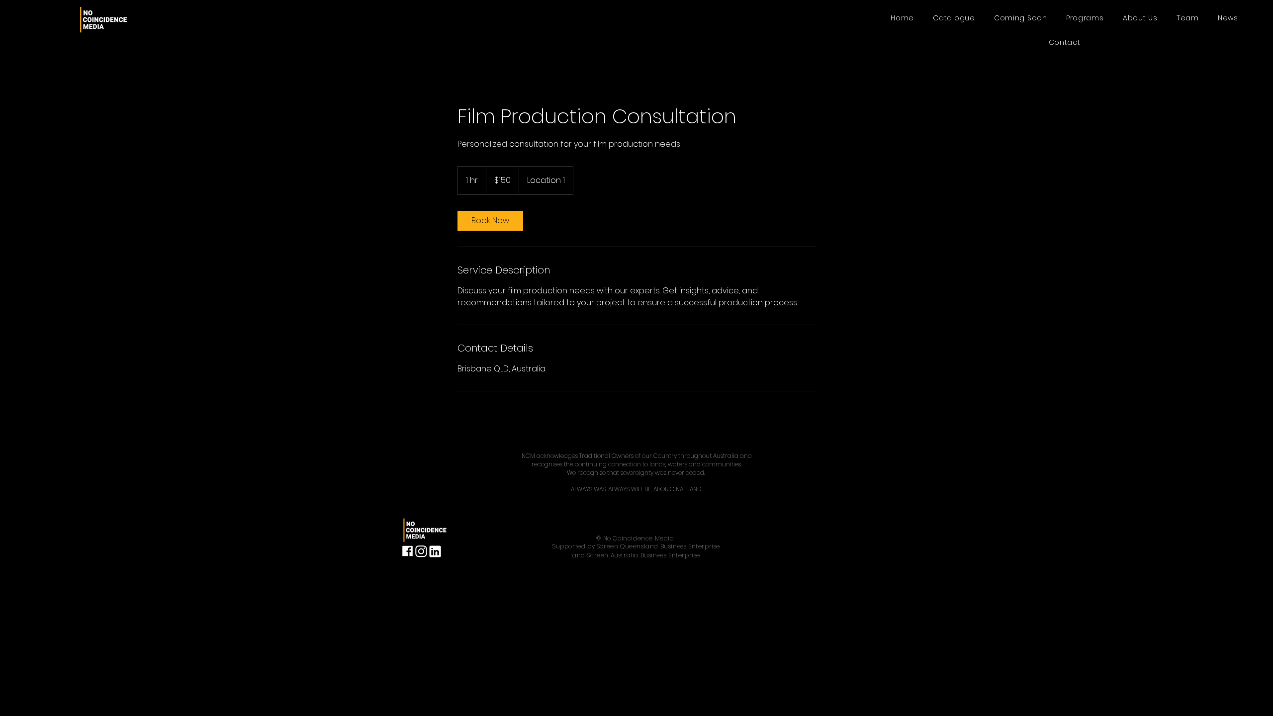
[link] (490, 221)
